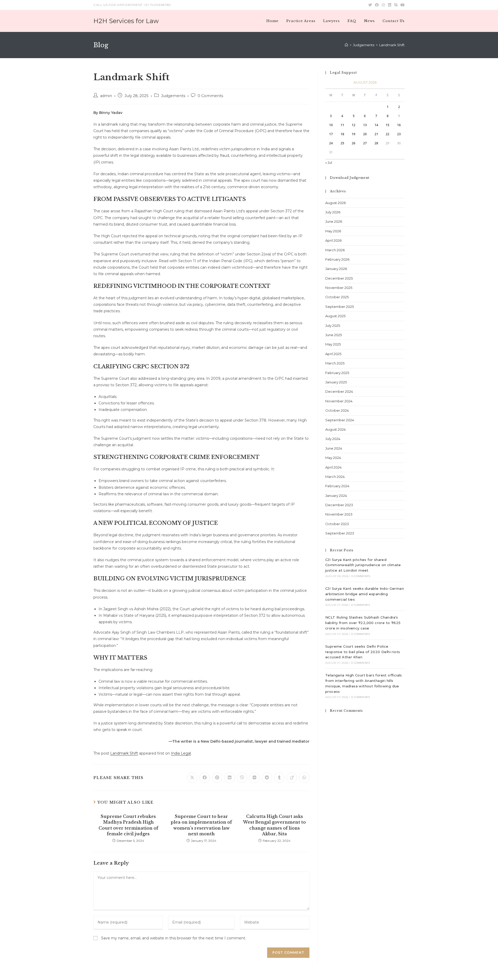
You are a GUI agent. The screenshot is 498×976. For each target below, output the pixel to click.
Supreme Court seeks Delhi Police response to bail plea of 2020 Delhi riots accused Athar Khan (362, 651)
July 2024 (332, 439)
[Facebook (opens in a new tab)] (377, 5)
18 (342, 134)
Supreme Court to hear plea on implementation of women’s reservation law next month (201, 825)
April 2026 (333, 240)
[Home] (346, 45)
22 (387, 134)
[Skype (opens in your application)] (396, 5)
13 (365, 125)
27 (365, 143)
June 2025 (333, 335)
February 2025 (337, 373)
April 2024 (333, 467)
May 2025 (333, 344)
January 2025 (336, 382)
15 (387, 125)
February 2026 (337, 259)
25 (342, 143)
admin (106, 95)
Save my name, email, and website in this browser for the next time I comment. (173, 938)
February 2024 (337, 486)
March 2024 (335, 477)
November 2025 (338, 288)
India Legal (181, 753)
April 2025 (333, 354)
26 (353, 143)
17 (331, 134)
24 (331, 143)
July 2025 (332, 325)
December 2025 (339, 278)
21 (376, 134)
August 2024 (335, 429)
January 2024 (336, 495)
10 (331, 125)
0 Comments (210, 95)
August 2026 (335, 203)
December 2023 (339, 505)
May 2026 (333, 231)
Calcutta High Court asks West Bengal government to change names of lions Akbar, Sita (274, 825)
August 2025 (335, 316)
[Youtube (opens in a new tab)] (402, 5)
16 (399, 125)
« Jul (328, 162)
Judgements (173, 95)
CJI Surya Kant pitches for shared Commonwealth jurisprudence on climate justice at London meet (363, 565)
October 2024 (337, 410)
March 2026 (335, 250)
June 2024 (333, 448)
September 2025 (339, 306)
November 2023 (338, 514)
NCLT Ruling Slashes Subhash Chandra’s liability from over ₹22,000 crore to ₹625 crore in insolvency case (362, 622)
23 (399, 134)
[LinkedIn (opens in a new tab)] (389, 5)
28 (376, 143)
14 (376, 125)
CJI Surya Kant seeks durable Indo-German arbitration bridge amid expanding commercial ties (364, 593)
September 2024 (339, 420)
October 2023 (337, 524)
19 (353, 134)
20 (365, 134)
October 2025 (337, 297)
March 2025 (334, 363)
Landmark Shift (124, 753)
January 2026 (336, 269)
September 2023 (339, 533)
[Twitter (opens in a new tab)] (370, 5)
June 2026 (333, 221)
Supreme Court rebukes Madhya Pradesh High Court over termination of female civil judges (128, 825)
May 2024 (333, 458)
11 (342, 125)
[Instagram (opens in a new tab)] (383, 5)
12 (353, 125)
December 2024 (339, 391)
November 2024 (338, 401)
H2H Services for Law (126, 21)
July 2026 (332, 212)
